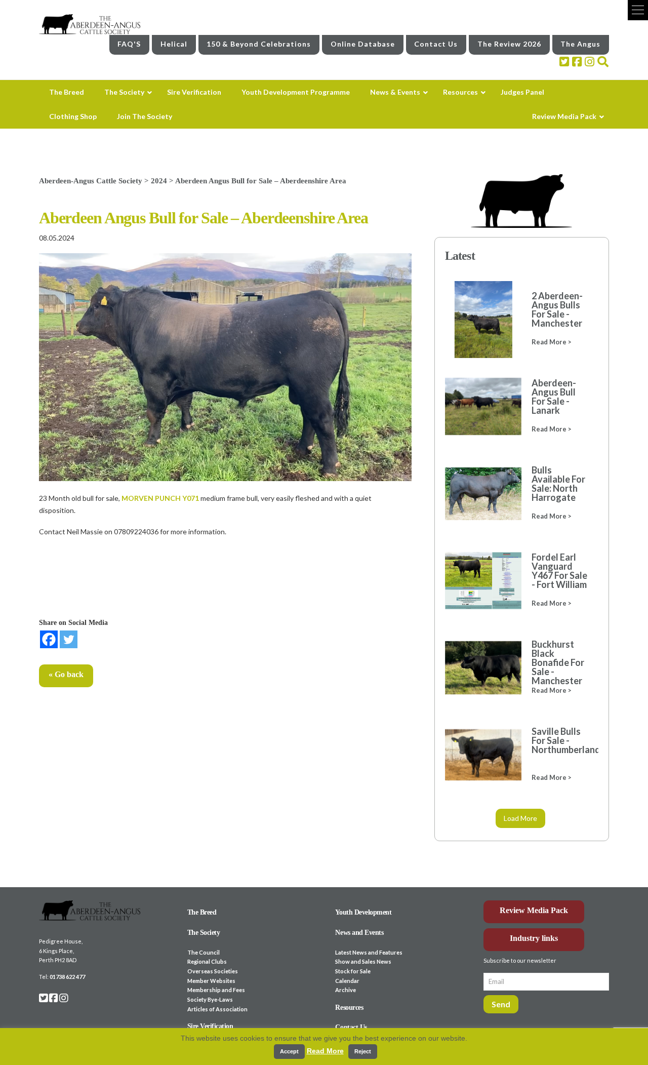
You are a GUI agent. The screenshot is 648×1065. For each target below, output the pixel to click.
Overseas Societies (212, 971)
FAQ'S (129, 44)
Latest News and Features (368, 952)
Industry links (534, 938)
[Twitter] (68, 639)
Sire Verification (210, 1026)
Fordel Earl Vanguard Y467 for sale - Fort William (559, 571)
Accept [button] (289, 1051)
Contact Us (436, 44)
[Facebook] (49, 639)
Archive (345, 990)
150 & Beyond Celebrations (259, 44)
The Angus (580, 44)
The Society (203, 932)
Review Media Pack (534, 910)
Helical (173, 44)
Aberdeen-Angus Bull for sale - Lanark (554, 396)
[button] (638, 10)
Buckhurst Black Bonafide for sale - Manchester (558, 662)
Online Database (363, 44)
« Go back (66, 674)
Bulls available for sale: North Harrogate (558, 483)
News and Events (359, 932)
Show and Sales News (363, 961)
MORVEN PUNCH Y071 (160, 498)
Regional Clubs (207, 961)
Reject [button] (362, 1051)
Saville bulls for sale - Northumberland (560, 740)
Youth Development (363, 912)
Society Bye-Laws (210, 999)
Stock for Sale (353, 971)
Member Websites (211, 980)
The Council (203, 952)
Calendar (347, 980)
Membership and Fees (216, 990)
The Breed (202, 912)
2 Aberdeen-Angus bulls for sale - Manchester (557, 309)
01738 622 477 (67, 976)
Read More (325, 1050)
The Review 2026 (509, 44)
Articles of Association (217, 1009)
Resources (349, 1007)
